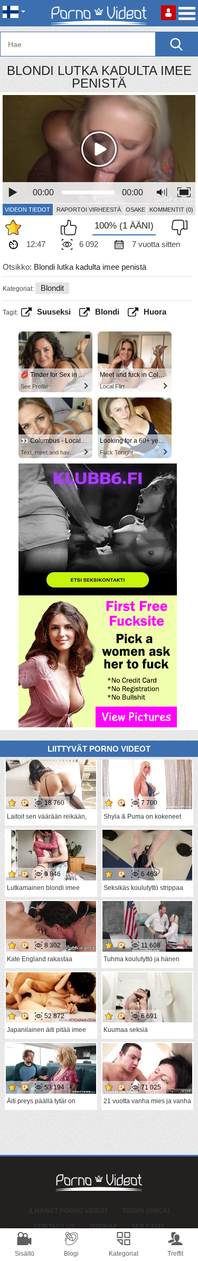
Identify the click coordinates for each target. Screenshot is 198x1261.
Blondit (52, 287)
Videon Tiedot (27, 209)
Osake (135, 209)
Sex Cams (148, 1226)
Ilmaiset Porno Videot (68, 1211)
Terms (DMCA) (145, 1211)
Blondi (107, 311)
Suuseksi (54, 311)
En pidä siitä (176, 227)
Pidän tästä (71, 227)
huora (155, 311)
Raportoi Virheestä (88, 209)
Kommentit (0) (171, 209)
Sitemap (103, 1226)
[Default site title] (99, 13)
